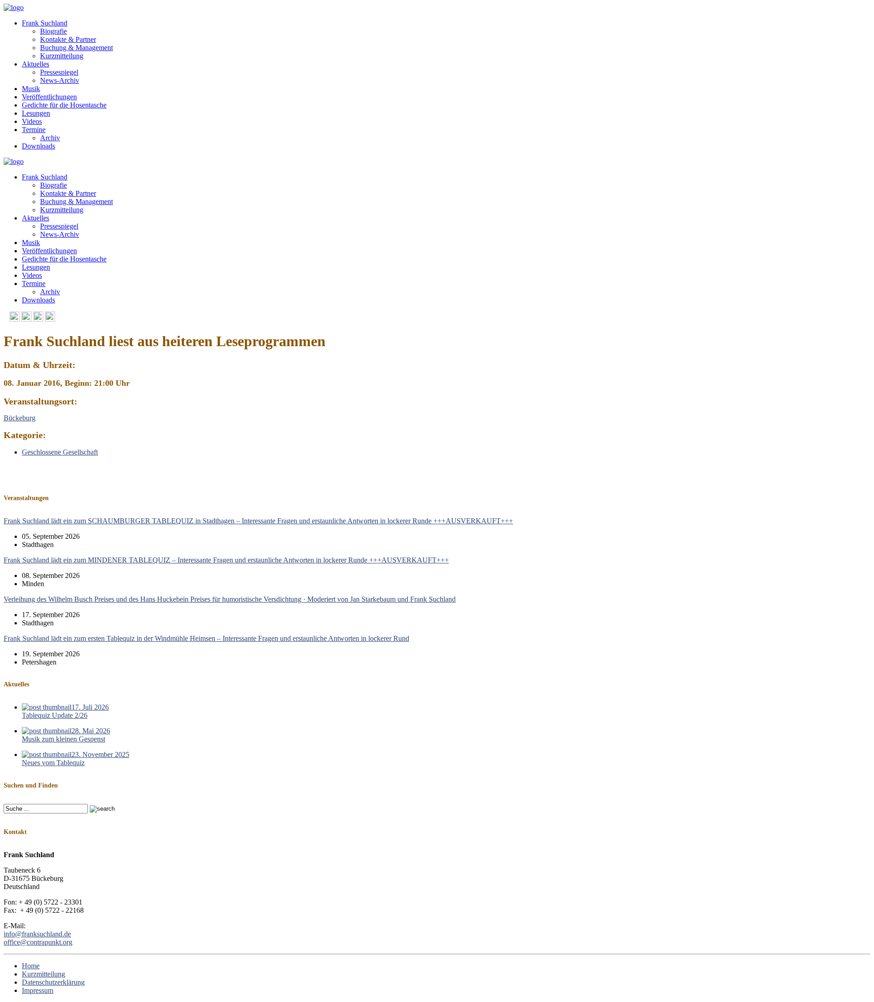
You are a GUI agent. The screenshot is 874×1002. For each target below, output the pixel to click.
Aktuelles (35, 64)
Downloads (38, 146)
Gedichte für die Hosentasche (64, 105)
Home (31, 966)
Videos (32, 121)
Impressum (37, 990)
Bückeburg (20, 418)
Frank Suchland (44, 23)
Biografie (53, 31)
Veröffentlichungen (49, 97)
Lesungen (36, 113)
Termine (34, 129)
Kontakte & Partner (68, 39)
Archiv (50, 138)
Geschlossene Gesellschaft (60, 452)
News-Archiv (59, 80)
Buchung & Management (76, 47)
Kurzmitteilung (61, 56)
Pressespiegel (59, 72)
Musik (31, 88)
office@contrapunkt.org (38, 942)
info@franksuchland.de (37, 934)
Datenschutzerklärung (53, 982)
